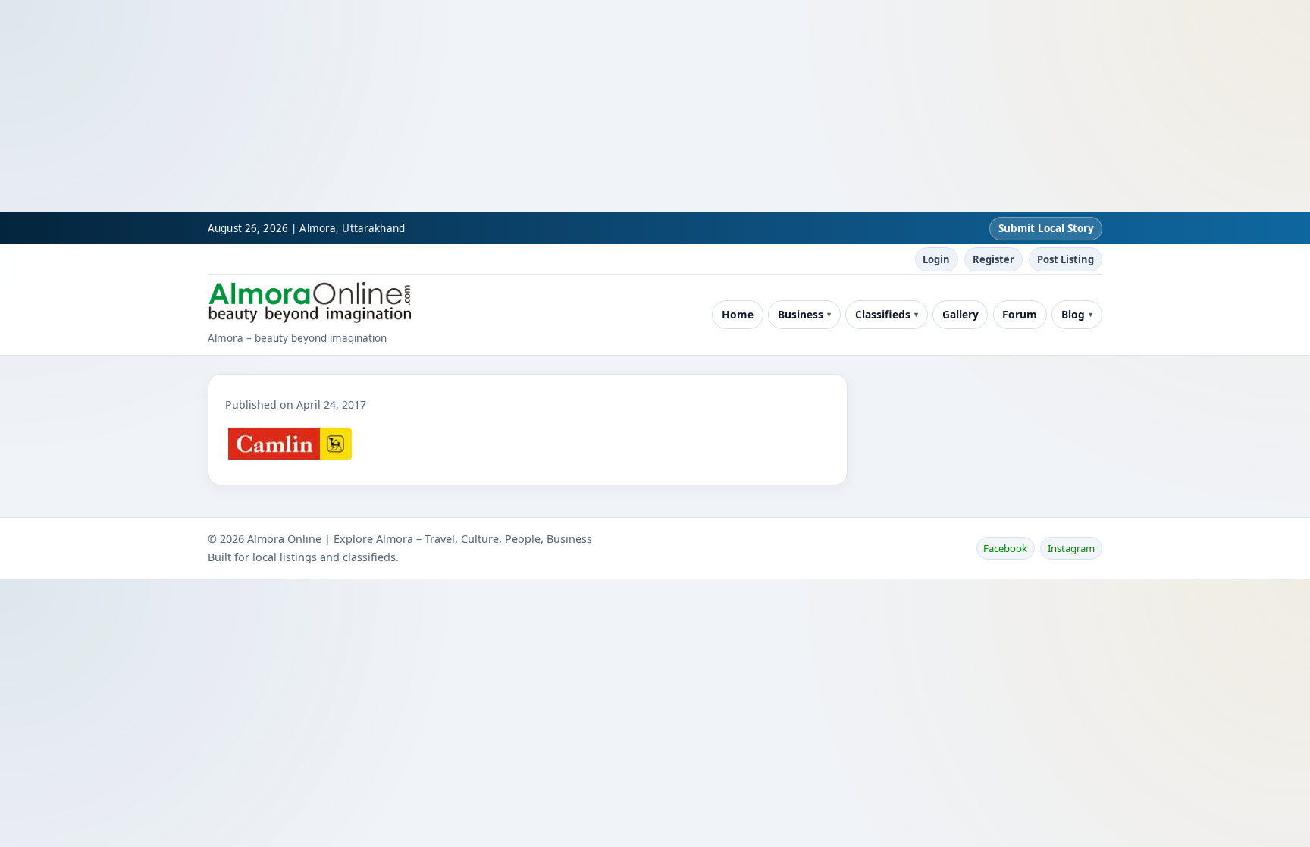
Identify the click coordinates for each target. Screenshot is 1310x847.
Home (738, 314)
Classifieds (882, 314)
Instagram (1071, 548)
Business (800, 314)
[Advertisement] (455, 106)
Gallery (960, 314)
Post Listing (1065, 259)
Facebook (1005, 548)
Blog (1073, 314)
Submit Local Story (1046, 228)
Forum (1019, 314)
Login (936, 259)
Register (993, 259)
